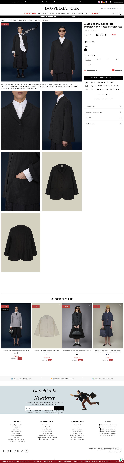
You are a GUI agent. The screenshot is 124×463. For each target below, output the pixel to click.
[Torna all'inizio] (26, 451)
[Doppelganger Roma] (62, 8)
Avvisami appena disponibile (103, 78)
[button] (103, 118)
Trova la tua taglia (92, 70)
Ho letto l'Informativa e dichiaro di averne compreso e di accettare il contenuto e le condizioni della (45, 411)
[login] (114, 13)
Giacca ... (45, 20)
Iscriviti (59, 408)
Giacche (37, 20)
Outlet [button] (95, 13)
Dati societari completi (114, 452)
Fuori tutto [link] (30, 13)
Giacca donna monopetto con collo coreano (46, 351)
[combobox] (110, 8)
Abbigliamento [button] (63, 13)
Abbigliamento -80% (25, 20)
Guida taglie (118, 70)
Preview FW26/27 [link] (46, 13)
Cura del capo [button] (90, 106)
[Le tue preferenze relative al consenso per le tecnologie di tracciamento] (120, 459)
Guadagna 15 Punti (91, 42)
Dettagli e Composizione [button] (94, 112)
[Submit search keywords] (120, 8)
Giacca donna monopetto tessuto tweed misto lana (77, 351)
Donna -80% (12, 20)
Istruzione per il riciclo (47, 439)
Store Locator (118, 2)
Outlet (3, 20)
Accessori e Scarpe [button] (81, 13)
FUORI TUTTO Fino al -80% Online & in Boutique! (32, 461)
